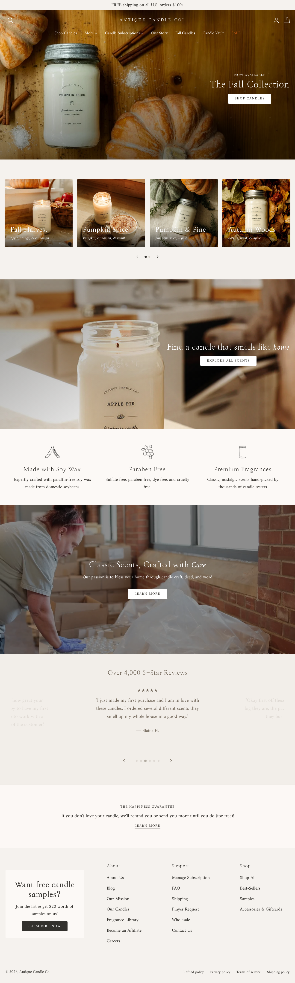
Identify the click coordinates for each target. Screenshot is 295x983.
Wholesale (181, 920)
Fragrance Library (123, 920)
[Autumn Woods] (256, 213)
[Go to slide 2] (149, 257)
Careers (113, 941)
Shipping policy (278, 972)
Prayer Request (185, 909)
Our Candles (118, 909)
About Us (115, 878)
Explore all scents (228, 361)
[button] (10, 20)
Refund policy (193, 972)
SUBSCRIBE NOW (45, 926)
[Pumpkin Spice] (111, 213)
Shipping (180, 899)
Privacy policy (220, 972)
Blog (111, 888)
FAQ (176, 888)
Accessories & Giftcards (261, 909)
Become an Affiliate (124, 930)
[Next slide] (157, 257)
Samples (247, 899)
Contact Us (182, 930)
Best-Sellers (250, 888)
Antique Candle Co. (34, 972)
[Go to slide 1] (146, 257)
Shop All (248, 878)
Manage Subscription (191, 878)
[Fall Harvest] (39, 213)
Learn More (147, 594)
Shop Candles (250, 98)
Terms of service (248, 972)
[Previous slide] (137, 257)
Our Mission (118, 899)
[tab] (137, 761)
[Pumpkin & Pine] (184, 213)
